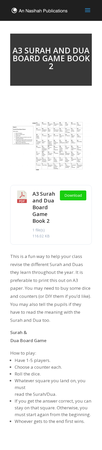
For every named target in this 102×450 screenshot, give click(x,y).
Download (73, 195)
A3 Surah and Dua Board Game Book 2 (43, 207)
